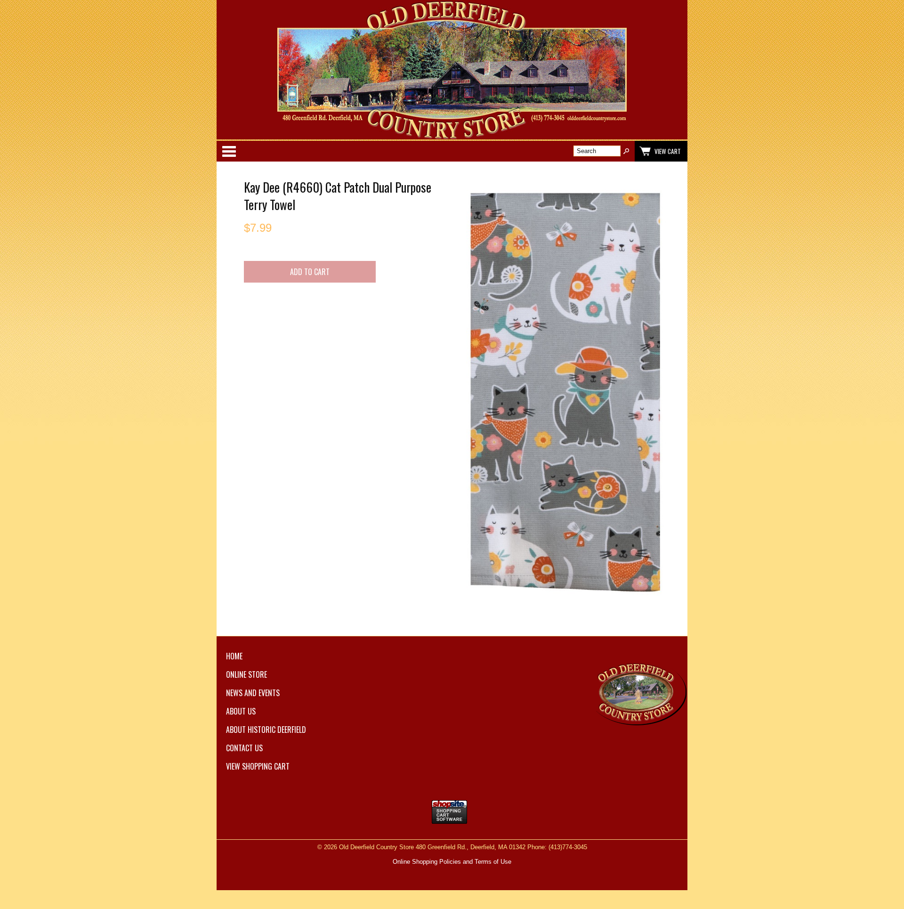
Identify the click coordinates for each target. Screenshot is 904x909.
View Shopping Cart (258, 766)
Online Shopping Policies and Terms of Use (452, 861)
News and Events (253, 692)
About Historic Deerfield (266, 729)
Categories (228, 151)
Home (234, 656)
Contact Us (244, 748)
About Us (241, 711)
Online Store (246, 674)
